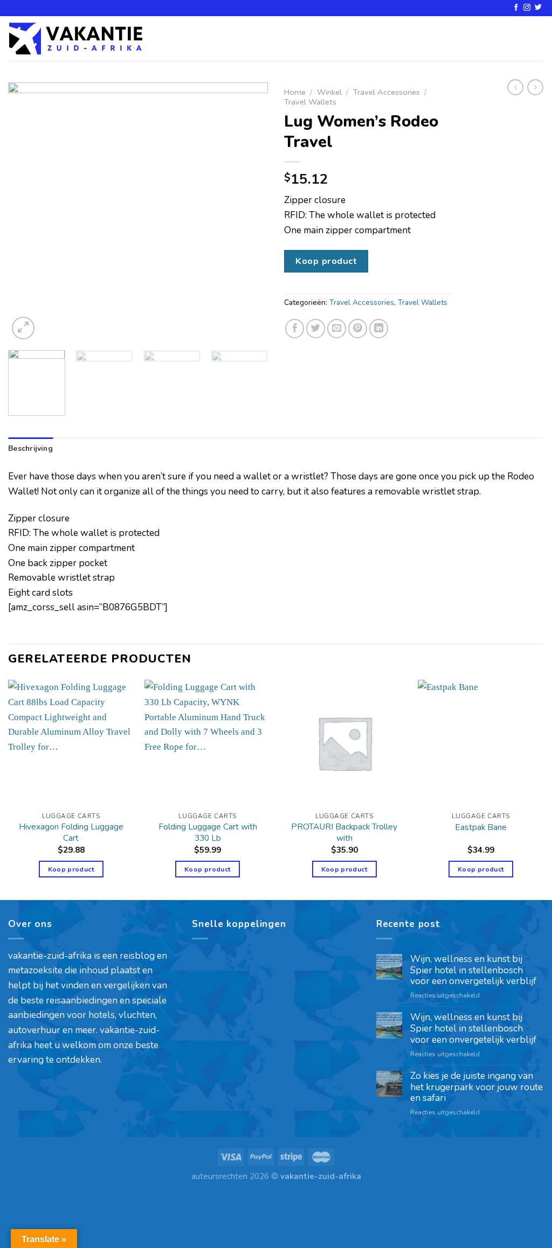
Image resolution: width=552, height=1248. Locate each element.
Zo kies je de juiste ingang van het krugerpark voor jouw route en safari (476, 1087)
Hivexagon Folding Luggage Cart (71, 832)
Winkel (329, 92)
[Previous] (27, 212)
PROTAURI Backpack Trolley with (344, 832)
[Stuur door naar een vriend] (337, 328)
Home (295, 92)
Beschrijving (30, 448)
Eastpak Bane (481, 827)
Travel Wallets (310, 101)
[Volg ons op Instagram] (526, 8)
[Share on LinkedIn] (379, 328)
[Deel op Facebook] (295, 328)
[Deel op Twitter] (316, 328)
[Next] (249, 212)
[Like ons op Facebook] (516, 8)
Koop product (326, 261)
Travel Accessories (386, 92)
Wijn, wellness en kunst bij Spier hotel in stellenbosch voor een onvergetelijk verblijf (473, 970)
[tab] (30, 448)
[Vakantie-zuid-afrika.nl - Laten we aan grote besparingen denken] (75, 38)
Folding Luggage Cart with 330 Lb (207, 832)
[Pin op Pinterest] (358, 328)
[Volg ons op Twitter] (538, 8)
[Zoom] (23, 328)
